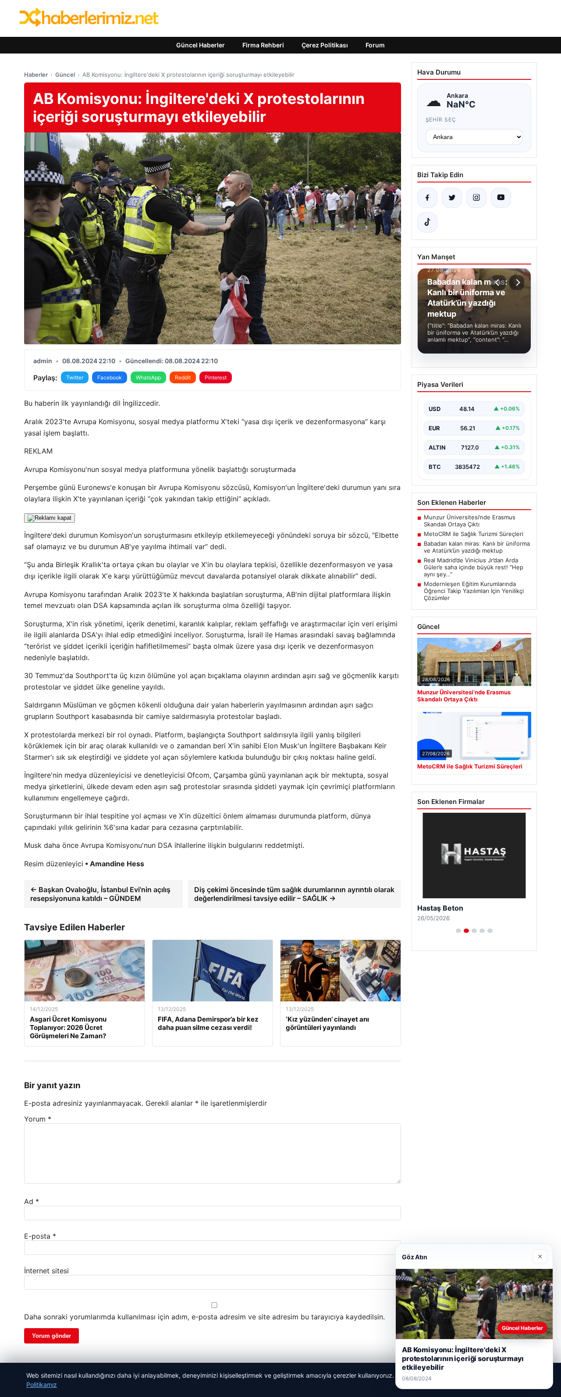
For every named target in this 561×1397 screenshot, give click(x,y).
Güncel (65, 74)
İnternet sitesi (46, 1270)
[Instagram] (476, 198)
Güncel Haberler (200, 45)
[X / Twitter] (452, 198)
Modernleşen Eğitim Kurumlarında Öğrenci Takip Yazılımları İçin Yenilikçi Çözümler (474, 590)
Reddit (183, 377)
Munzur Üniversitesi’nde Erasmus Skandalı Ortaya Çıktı (469, 521)
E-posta (40, 1236)
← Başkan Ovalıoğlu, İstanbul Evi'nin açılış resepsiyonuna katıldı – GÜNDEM (100, 894)
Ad (31, 1201)
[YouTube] (501, 198)
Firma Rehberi (263, 45)
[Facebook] (427, 198)
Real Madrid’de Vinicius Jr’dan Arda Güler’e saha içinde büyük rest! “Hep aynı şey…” (473, 567)
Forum (375, 45)
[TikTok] (427, 222)
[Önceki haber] (498, 282)
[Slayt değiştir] (458, 931)
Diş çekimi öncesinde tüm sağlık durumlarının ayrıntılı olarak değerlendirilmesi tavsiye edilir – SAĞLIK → (294, 894)
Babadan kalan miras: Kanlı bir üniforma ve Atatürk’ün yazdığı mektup (477, 547)
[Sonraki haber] (516, 282)
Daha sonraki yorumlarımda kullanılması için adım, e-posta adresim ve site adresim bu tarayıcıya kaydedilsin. (204, 1316)
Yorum (37, 1119)
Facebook (109, 377)
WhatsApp (148, 377)
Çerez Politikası (325, 45)
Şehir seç (441, 119)
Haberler (36, 74)
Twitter (74, 377)
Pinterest (216, 377)
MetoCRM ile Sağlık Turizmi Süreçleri (473, 533)
